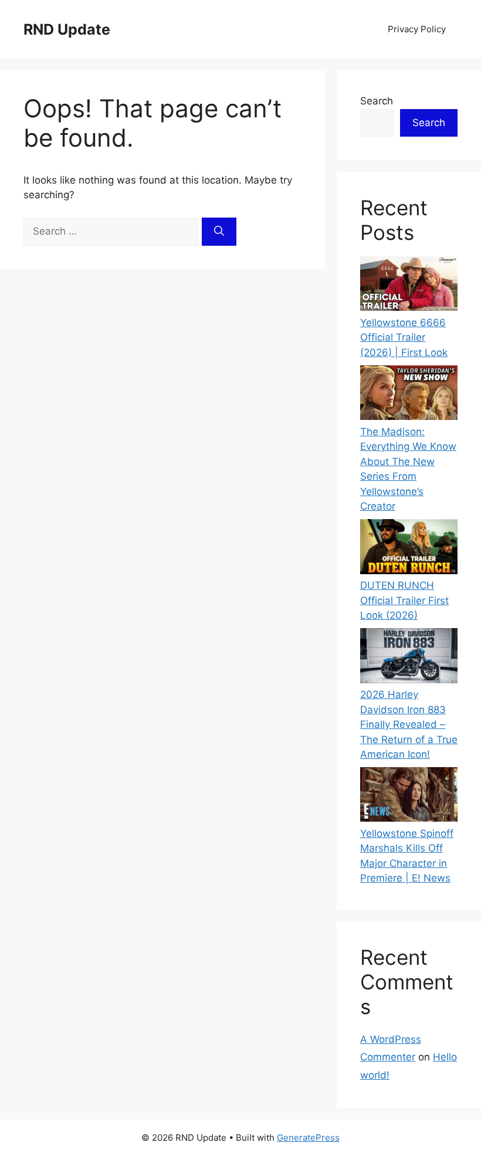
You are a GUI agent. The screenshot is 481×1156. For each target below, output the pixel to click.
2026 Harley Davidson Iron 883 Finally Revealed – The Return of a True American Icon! (409, 724)
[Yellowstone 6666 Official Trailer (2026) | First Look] (409, 286)
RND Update (66, 29)
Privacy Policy (417, 29)
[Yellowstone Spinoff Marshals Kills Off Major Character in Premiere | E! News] (409, 796)
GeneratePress (308, 1137)
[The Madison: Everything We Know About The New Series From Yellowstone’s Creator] (409, 395)
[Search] (219, 232)
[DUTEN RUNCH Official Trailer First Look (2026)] (409, 548)
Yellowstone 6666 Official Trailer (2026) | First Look (404, 337)
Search (376, 101)
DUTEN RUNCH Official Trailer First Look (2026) (404, 600)
